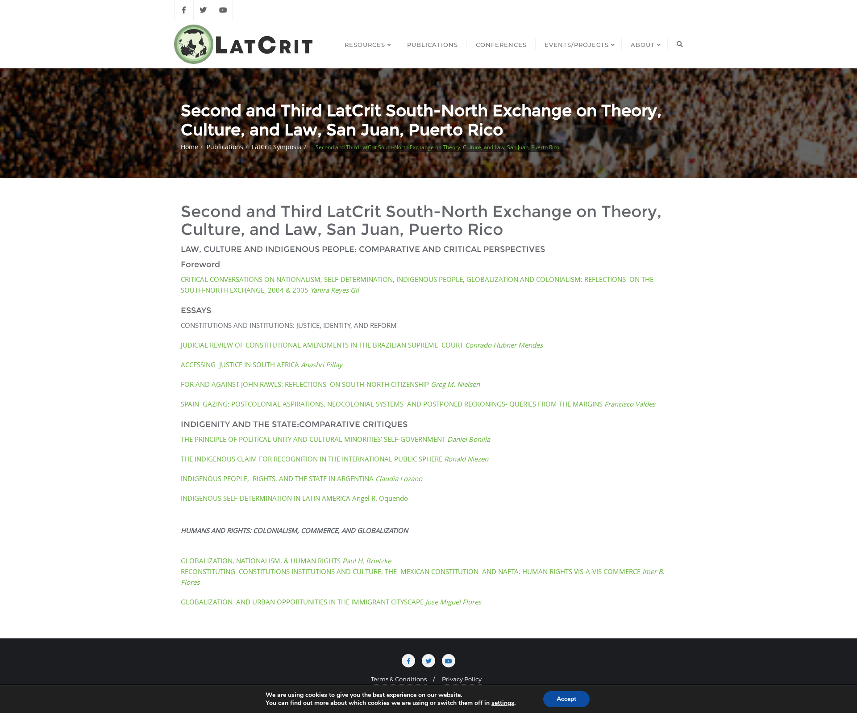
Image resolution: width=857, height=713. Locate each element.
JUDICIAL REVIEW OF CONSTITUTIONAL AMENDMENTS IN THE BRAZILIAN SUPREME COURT (362, 344)
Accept (566, 699)
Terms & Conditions (399, 679)
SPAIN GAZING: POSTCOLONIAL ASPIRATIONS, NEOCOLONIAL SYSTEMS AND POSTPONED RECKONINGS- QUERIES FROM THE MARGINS (418, 403)
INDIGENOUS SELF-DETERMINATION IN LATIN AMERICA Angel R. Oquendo (294, 498)
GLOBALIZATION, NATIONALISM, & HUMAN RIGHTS (286, 560)
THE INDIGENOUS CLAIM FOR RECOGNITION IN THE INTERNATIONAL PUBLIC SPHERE (334, 458)
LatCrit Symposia (277, 147)
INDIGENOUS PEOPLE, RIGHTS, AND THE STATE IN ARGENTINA (301, 478)
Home (189, 147)
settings (502, 703)
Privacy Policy (462, 679)
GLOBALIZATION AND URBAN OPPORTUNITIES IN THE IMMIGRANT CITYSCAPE (331, 601)
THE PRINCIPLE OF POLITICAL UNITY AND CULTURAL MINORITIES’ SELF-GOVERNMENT (335, 439)
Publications (225, 147)
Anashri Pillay (321, 364)
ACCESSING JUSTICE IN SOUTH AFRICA (241, 364)
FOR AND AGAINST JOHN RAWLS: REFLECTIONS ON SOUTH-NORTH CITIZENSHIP (330, 384)
